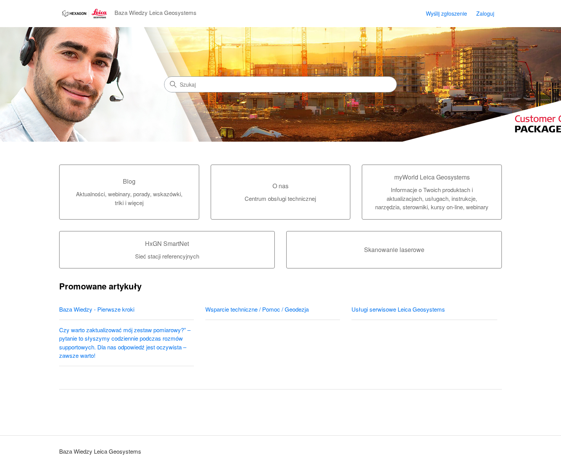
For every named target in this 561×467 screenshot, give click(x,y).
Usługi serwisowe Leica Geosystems (398, 309)
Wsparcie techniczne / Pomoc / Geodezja (257, 309)
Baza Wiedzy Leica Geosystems (100, 451)
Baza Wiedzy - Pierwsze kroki (96, 309)
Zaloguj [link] (485, 13)
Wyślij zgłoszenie (446, 13)
